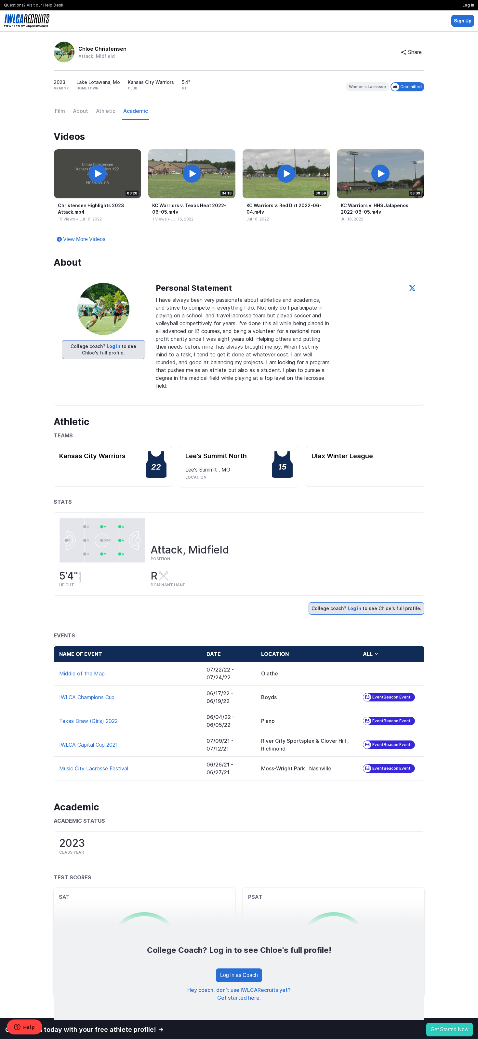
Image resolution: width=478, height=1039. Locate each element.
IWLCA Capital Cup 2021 (88, 744)
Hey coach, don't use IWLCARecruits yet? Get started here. (239, 994)
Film (60, 111)
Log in (113, 346)
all (368, 654)
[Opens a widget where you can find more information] (24, 1027)
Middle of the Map (82, 673)
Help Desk (53, 5)
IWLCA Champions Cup (86, 697)
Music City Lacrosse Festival (93, 768)
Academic (135, 111)
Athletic (105, 111)
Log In (468, 5)
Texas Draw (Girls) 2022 (88, 721)
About (80, 111)
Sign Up (462, 20)
